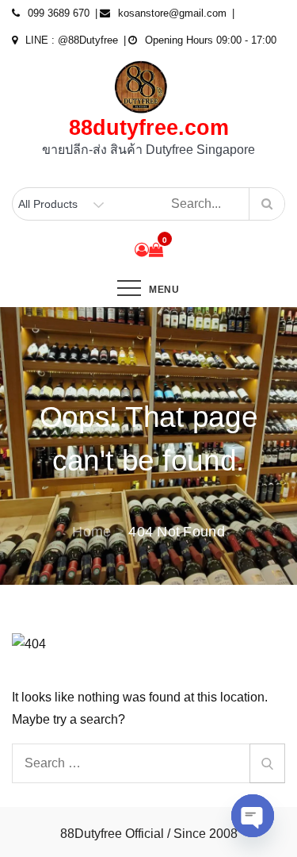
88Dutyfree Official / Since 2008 (149, 833)
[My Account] (142, 250)
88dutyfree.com (149, 128)
